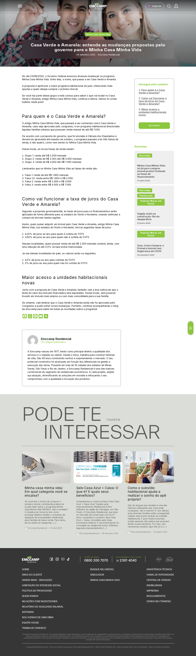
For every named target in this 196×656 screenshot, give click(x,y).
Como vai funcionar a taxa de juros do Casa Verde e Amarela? (153, 101)
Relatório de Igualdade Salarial (42, 606)
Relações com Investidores (39, 601)
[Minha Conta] (176, 6)
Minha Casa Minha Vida (105, 580)
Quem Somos (30, 596)
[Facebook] (51, 559)
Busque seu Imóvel (102, 569)
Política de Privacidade (37, 590)
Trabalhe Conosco (34, 628)
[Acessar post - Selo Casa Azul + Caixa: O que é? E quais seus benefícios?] (98, 494)
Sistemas (28, 612)
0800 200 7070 (96, 560)
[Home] (98, 6)
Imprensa (153, 590)
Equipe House (30, 622)
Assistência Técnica (159, 569)
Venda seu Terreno (159, 601)
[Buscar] (169, 6)
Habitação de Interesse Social (41, 585)
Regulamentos (156, 596)
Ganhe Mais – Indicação (37, 580)
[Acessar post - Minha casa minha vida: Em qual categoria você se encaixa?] (46, 494)
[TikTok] (68, 559)
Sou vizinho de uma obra (37, 617)
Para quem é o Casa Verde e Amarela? (152, 91)
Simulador (97, 574)
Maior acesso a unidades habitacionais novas (152, 112)
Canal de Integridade (160, 574)
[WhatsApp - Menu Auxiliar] (190, 328)
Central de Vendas (159, 580)
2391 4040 (126, 560)
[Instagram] (57, 559)
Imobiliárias (154, 585)
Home (25, 569)
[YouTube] (62, 559)
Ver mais (154, 125)
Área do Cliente (32, 574)
